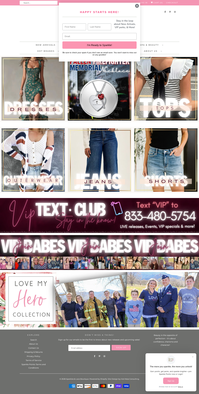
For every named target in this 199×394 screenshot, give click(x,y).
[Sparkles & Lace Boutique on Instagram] (175, 12)
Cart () (158, 3)
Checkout (172, 3)
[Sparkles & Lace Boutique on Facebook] (165, 12)
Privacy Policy (33, 356)
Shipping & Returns (33, 352)
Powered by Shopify (98, 379)
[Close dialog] (137, 6)
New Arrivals (46, 45)
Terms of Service (33, 360)
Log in (144, 3)
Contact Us (33, 348)
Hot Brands (46, 51)
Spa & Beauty (150, 45)
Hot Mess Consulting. (130, 379)
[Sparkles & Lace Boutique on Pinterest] (170, 12)
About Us (151, 51)
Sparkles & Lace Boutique (77, 379)
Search (33, 340)
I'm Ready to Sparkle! (99, 45)
